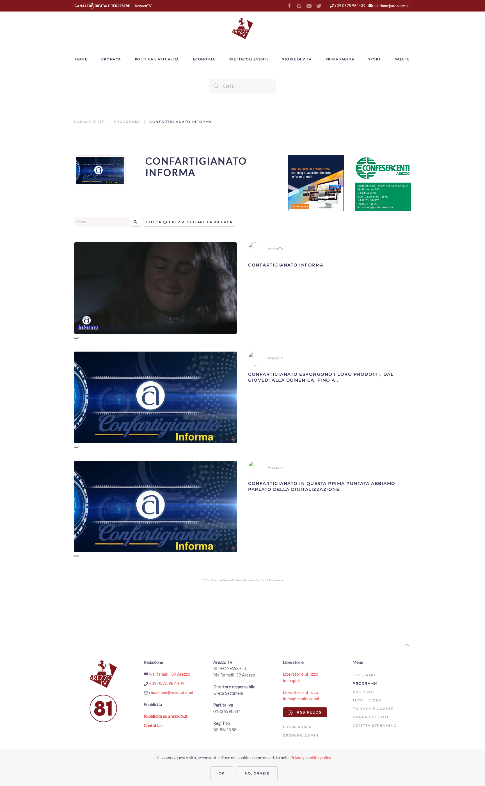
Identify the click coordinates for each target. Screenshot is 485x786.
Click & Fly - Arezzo (272, 580)
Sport (374, 59)
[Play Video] (76, 338)
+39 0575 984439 (349, 5)
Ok (222, 773)
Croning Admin (301, 735)
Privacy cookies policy (310, 757)
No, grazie (257, 773)
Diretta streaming (375, 725)
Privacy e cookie (373, 709)
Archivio (363, 692)
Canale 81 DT (89, 122)
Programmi (127, 122)
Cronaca (111, 59)
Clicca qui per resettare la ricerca (189, 222)
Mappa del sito (370, 717)
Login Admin (297, 727)
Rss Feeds (309, 712)
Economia (204, 59)
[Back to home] (242, 28)
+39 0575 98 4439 (166, 683)
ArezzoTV (143, 5)
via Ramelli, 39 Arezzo (169, 673)
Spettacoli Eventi (248, 59)
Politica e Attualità (157, 59)
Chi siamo (364, 675)
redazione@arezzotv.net (391, 5)
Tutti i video (367, 700)
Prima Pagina (340, 59)
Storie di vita (297, 59)
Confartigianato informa (196, 166)
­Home (81, 59)
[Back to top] (407, 645)
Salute (402, 59)
